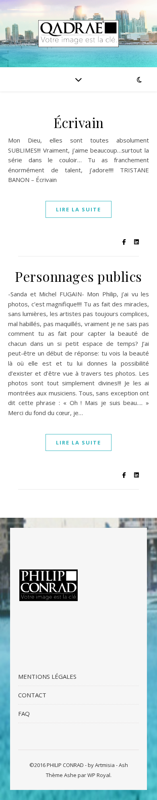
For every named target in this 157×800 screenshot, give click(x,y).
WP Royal (98, 775)
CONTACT (32, 695)
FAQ (24, 713)
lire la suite (78, 209)
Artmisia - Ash (111, 765)
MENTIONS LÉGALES (47, 676)
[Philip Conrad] (78, 33)
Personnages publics (78, 276)
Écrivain (79, 122)
